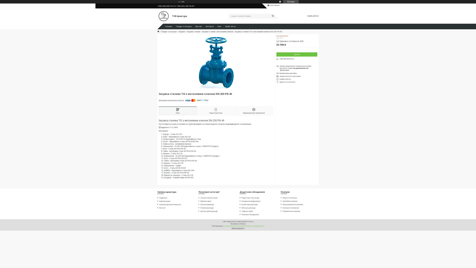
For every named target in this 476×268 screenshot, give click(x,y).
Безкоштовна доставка (288, 73)
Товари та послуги (184, 26)
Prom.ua (250, 221)
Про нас (198, 26)
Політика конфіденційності (254, 226)
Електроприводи (207, 204)
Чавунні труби (247, 211)
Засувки (181, 32)
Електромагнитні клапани (293, 204)
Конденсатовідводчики (251, 201)
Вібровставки (205, 201)
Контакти (210, 26)
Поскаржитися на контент (233, 226)
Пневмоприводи (207, 208)
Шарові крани (164, 201)
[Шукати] (272, 16)
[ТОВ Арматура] (163, 16)
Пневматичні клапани (291, 211)
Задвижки (163, 198)
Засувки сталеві (193, 32)
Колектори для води (250, 204)
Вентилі (162, 208)
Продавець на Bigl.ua (238, 224)
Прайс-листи (230, 26)
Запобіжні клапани (290, 201)
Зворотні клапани (290, 198)
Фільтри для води (248, 208)
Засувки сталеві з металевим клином (217, 32)
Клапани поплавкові (291, 208)
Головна (168, 26)
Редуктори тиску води (250, 198)
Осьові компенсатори (209, 198)
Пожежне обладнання (250, 214)
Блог (219, 26)
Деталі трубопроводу (209, 211)
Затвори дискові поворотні (170, 204)
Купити (297, 54)
